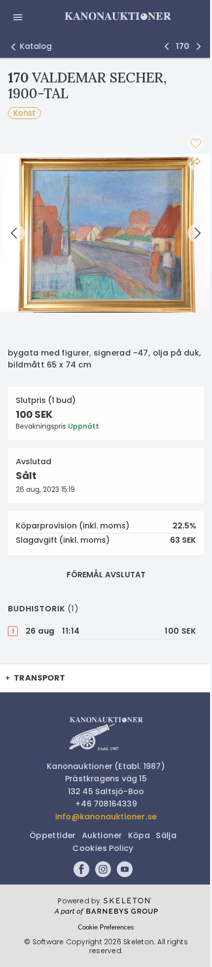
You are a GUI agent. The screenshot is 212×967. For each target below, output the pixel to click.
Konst (24, 113)
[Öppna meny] (18, 17)
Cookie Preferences (106, 927)
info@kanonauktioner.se (106, 816)
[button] (30, 46)
